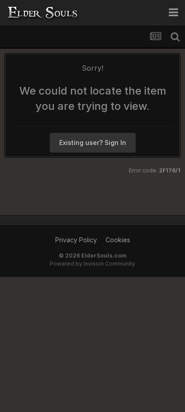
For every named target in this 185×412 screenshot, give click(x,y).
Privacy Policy (76, 240)
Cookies (118, 240)
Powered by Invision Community (92, 263)
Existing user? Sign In (92, 142)
